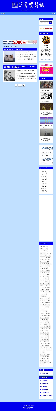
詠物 (48, 257)
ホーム (20, 85)
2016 (43, 186)
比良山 (48, 347)
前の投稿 (24, 85)
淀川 (46, 358)
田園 (46, 339)
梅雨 (46, 345)
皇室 (42, 281)
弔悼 (42, 335)
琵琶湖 (42, 350)
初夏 (42, 304)
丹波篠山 (47, 328)
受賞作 (42, 300)
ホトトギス (43, 251)
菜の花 (42, 285)
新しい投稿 (16, 85)
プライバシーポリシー (28, 408)
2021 (43, 178)
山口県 (47, 287)
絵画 (42, 266)
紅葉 (47, 281)
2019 (43, 181)
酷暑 (42, 283)
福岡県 (42, 352)
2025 (43, 171)
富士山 (48, 350)
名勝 (42, 356)
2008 (43, 192)
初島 (47, 304)
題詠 (48, 326)
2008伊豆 (43, 246)
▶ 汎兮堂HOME (44, 373)
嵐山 (46, 360)
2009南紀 (43, 248)
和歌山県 (47, 363)
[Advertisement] (20, 28)
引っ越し (43, 255)
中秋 (42, 332)
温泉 (42, 261)
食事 (42, 309)
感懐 (47, 266)
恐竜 (47, 270)
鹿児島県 (43, 294)
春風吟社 (48, 302)
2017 (43, 185)
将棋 (42, 307)
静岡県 (46, 315)
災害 (47, 283)
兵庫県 (42, 354)
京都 (42, 270)
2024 (43, 173)
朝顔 (42, 337)
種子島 (42, 298)
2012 (43, 188)
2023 (43, 174)
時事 (46, 289)
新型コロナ (43, 311)
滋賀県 (47, 291)
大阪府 (46, 324)
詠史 (42, 257)
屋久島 (46, 259)
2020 (43, 179)
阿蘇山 (42, 253)
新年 (42, 313)
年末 (47, 343)
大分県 (42, 326)
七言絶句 (43, 296)
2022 (43, 176)
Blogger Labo (30, 407)
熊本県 (46, 272)
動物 (42, 343)
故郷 (42, 276)
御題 (46, 279)
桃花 (46, 341)
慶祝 (42, 274)
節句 (42, 317)
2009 (43, 190)
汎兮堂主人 (46, 45)
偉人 (48, 253)
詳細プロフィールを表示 (46, 59)
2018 (43, 183)
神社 (47, 313)
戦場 (42, 322)
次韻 (42, 291)
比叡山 (42, 347)
